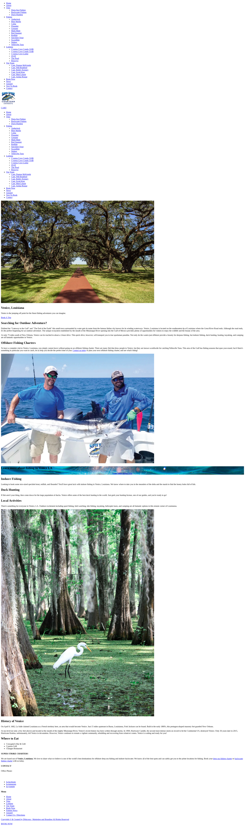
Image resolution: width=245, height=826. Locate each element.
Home (8, 3)
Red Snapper (16, 33)
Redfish (14, 35)
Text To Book (11, 86)
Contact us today (79, 350)
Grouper (14, 28)
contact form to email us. (11, 777)
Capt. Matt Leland (18, 74)
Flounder (15, 26)
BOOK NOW (7, 824)
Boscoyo (14, 61)
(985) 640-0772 (19, 771)
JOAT (13, 56)
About (8, 5)
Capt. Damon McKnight (21, 65)
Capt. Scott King (18, 72)
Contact (9, 88)
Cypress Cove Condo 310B (22, 49)
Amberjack (15, 19)
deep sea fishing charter (222, 759)
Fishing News (11, 810)
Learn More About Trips (122, 473)
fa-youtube (10, 786)
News (8, 81)
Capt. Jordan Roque (19, 77)
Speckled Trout (17, 38)
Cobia (13, 24)
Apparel (9, 84)
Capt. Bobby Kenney (19, 70)
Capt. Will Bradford (19, 68)
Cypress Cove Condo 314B (22, 51)
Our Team (10, 63)
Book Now (10, 79)
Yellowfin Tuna (17, 45)
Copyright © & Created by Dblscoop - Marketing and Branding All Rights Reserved (35, 819)
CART (4, 108)
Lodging (9, 47)
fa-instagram (11, 784)
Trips (8, 8)
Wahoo (14, 42)
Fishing (9, 17)
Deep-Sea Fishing (18, 10)
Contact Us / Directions (15, 815)
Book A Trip (6, 317)
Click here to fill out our (10, 775)
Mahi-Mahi (15, 31)
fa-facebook (11, 782)
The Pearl (15, 58)
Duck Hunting (17, 15)
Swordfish (15, 40)
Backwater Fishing (18, 12)
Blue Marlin (16, 21)
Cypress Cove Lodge (19, 54)
